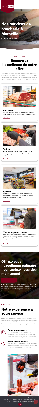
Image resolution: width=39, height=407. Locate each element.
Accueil (3, 38)
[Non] (36, 402)
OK (20, 404)
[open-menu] (36, 4)
